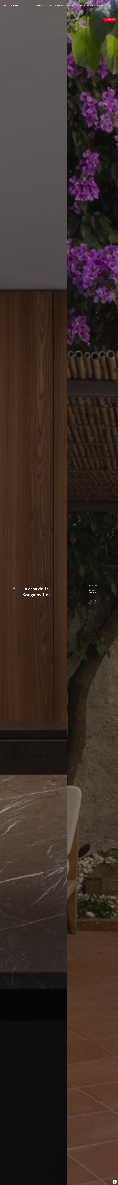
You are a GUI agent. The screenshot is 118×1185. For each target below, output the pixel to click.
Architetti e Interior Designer (55, 5)
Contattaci (59, 1182)
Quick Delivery (80, 5)
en (109, 5)
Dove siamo (99, 5)
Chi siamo (90, 5)
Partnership (69, 5)
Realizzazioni (40, 5)
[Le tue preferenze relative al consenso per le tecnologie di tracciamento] (115, 1182)
